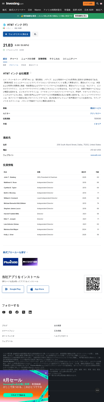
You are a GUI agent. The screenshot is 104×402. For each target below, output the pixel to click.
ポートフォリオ (8, 336)
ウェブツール (7, 341)
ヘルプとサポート (61, 336)
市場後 (67, 10)
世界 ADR (77, 10)
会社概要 (57, 325)
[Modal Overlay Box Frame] (24, 386)
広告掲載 (57, 331)
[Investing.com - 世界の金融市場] (14, 3)
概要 (4, 65)
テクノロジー (95, 113)
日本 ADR (88, 10)
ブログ (4, 325)
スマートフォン (8, 331)
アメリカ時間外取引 (53, 10)
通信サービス (95, 108)
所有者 (23, 65)
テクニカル (55, 58)
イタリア (97, 124)
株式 (5, 10)
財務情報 (42, 58)
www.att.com (96, 155)
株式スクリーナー (17, 10)
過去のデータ (33, 65)
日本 (30, 10)
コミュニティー (70, 58)
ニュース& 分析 (28, 58)
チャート (14, 58)
